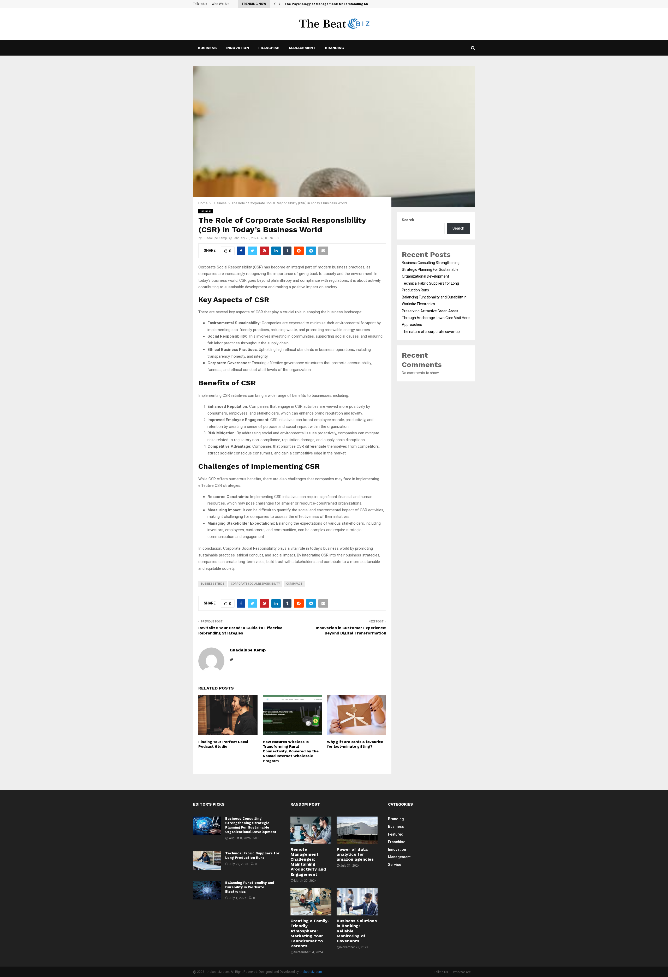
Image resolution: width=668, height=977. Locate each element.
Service (394, 864)
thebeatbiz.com (311, 972)
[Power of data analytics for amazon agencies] (357, 830)
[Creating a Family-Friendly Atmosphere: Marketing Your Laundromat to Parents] (310, 901)
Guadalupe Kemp (214, 238)
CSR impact (294, 583)
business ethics (212, 583)
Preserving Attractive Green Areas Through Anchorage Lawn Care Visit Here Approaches (436, 318)
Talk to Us (200, 4)
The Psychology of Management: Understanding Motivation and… (337, 4)
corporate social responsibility (255, 583)
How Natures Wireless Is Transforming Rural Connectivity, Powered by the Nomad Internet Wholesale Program (291, 751)
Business (207, 48)
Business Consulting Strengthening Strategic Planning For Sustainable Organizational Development (431, 269)
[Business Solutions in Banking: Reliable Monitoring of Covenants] (357, 901)
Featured (395, 834)
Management (302, 48)
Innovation (237, 48)
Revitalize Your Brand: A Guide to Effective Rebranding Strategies (240, 631)
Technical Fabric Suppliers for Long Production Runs (252, 855)
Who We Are (220, 4)
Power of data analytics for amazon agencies (355, 854)
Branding (334, 48)
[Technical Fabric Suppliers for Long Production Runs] (207, 860)
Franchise (268, 48)
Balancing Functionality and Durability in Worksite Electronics (249, 887)
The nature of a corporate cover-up (431, 331)
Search (408, 220)
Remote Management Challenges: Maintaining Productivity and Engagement (308, 862)
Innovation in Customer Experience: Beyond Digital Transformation (351, 631)
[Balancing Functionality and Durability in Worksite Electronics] (207, 890)
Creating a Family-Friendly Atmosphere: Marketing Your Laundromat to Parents (310, 933)
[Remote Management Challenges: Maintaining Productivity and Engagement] (310, 830)
